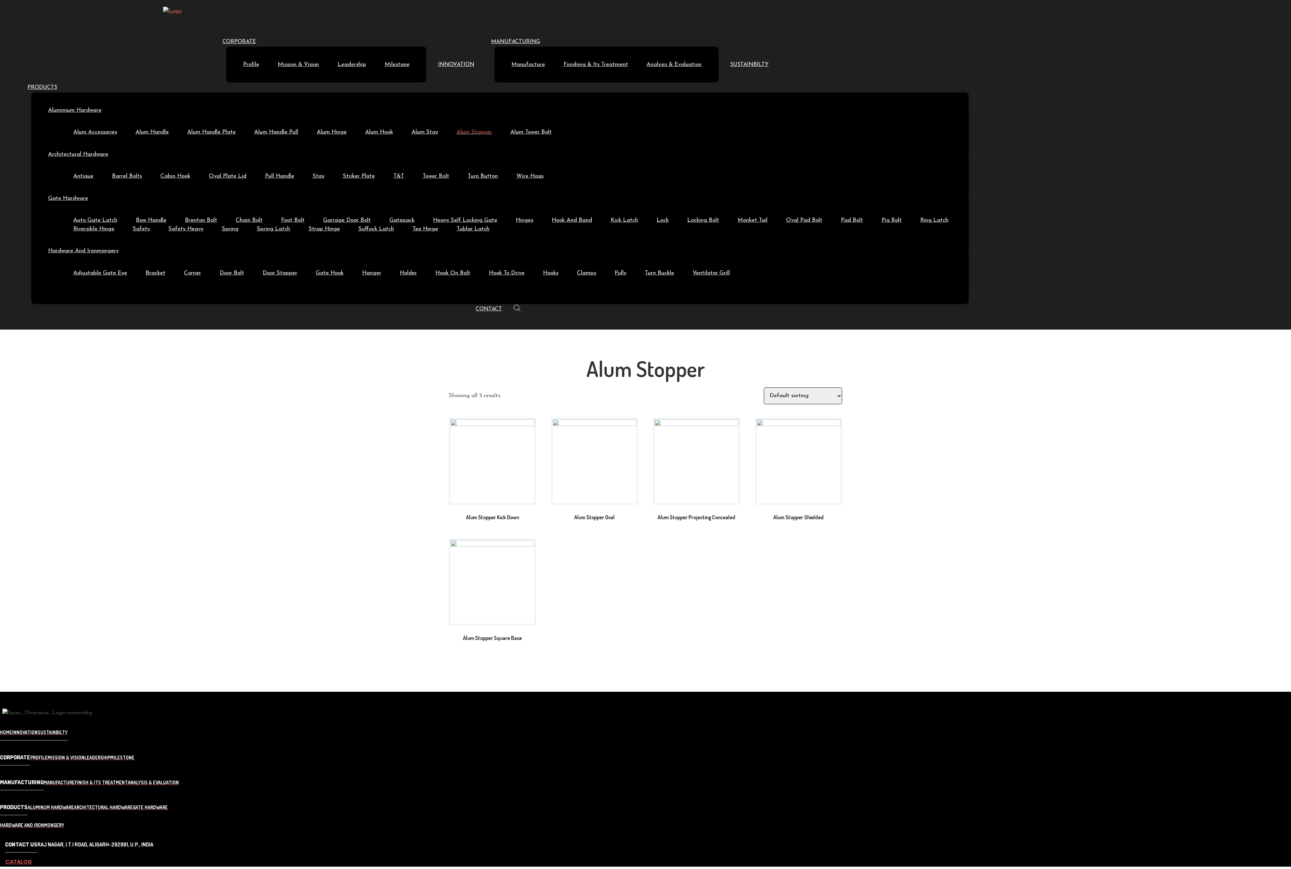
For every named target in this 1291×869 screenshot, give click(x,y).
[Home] (172, 11)
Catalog (18, 862)
